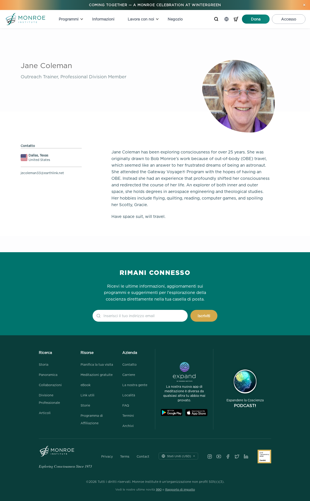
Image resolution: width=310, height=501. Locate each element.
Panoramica (48, 374)
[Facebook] (228, 456)
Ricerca (45, 352)
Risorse (87, 352)
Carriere (128, 374)
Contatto (129, 364)
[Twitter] (237, 456)
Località (128, 395)
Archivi (128, 425)
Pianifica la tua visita (97, 364)
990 (159, 489)
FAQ (125, 405)
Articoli (45, 413)
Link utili (87, 395)
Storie (85, 405)
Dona (256, 19)
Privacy (107, 456)
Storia (43, 364)
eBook (86, 385)
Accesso (288, 19)
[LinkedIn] (246, 456)
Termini (128, 415)
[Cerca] (216, 19)
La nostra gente (134, 385)
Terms (124, 456)
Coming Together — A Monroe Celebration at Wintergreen (155, 5)
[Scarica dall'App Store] (196, 412)
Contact (143, 456)
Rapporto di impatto (180, 489)
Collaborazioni (50, 385)
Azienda (129, 352)
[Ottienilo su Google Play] (171, 412)
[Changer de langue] (226, 19)
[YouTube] (219, 456)
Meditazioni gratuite (97, 374)
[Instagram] (209, 456)
